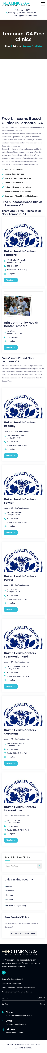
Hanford (9, 895)
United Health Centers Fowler (20, 501)
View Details (10, 280)
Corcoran (10, 891)
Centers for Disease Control (12, 979)
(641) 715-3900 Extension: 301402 (26, 13)
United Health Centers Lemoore (20, 253)
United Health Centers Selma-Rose (20, 808)
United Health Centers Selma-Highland (20, 654)
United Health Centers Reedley (20, 424)
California (17, 46)
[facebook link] (4, 973)
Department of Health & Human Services (17, 992)
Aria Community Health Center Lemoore (21, 324)
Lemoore (9, 899)
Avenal (9, 886)
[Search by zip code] (39, 866)
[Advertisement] (23, 83)
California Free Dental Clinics (23, 933)
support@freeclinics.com (27, 15)
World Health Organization (11, 983)
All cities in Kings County (16, 906)
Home (7, 46)
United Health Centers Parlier (20, 578)
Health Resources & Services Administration (18, 988)
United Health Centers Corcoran (20, 732)
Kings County (24, 879)
